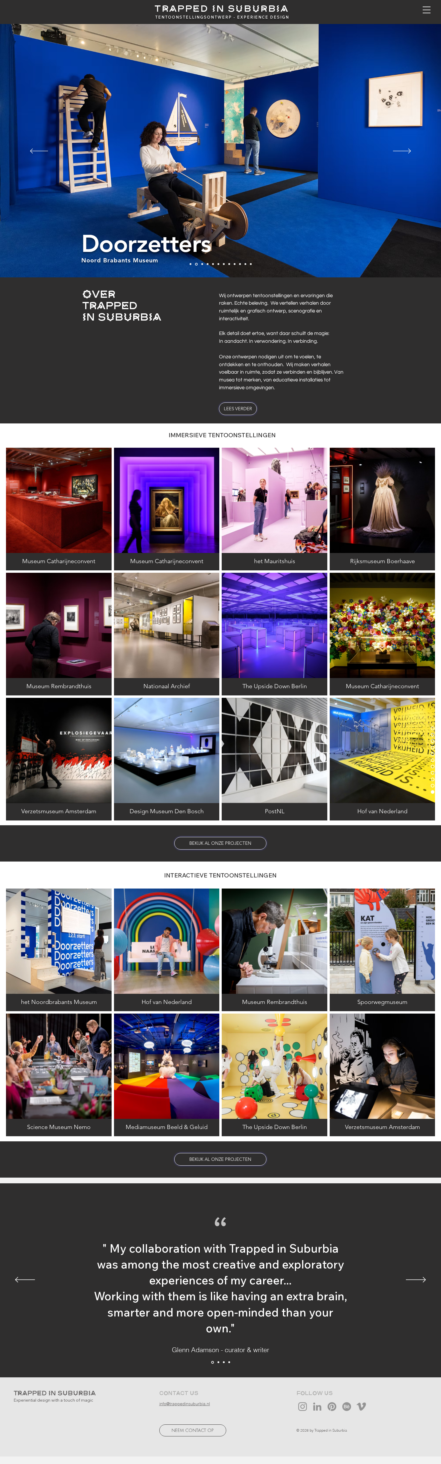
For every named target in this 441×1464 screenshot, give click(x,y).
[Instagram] (302, 1406)
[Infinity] (218, 264)
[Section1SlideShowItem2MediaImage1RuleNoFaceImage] (224, 1362)
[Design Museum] (235, 264)
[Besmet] (201, 264)
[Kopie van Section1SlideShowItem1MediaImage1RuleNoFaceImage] (212, 1362)
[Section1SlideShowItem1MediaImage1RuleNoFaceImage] (218, 1362)
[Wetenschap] (190, 264)
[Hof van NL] (224, 264)
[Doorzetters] (196, 264)
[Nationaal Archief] (245, 264)
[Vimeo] (361, 1406)
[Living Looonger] (229, 264)
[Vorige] (39, 151)
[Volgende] (402, 151)
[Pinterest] (332, 1406)
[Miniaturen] (251, 264)
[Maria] (207, 264)
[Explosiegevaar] (240, 264)
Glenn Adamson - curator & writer (220, 1350)
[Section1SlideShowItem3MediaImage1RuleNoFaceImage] (229, 1362)
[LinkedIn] (317, 1406)
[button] (426, 10)
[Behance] (346, 1406)
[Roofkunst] (213, 264)
